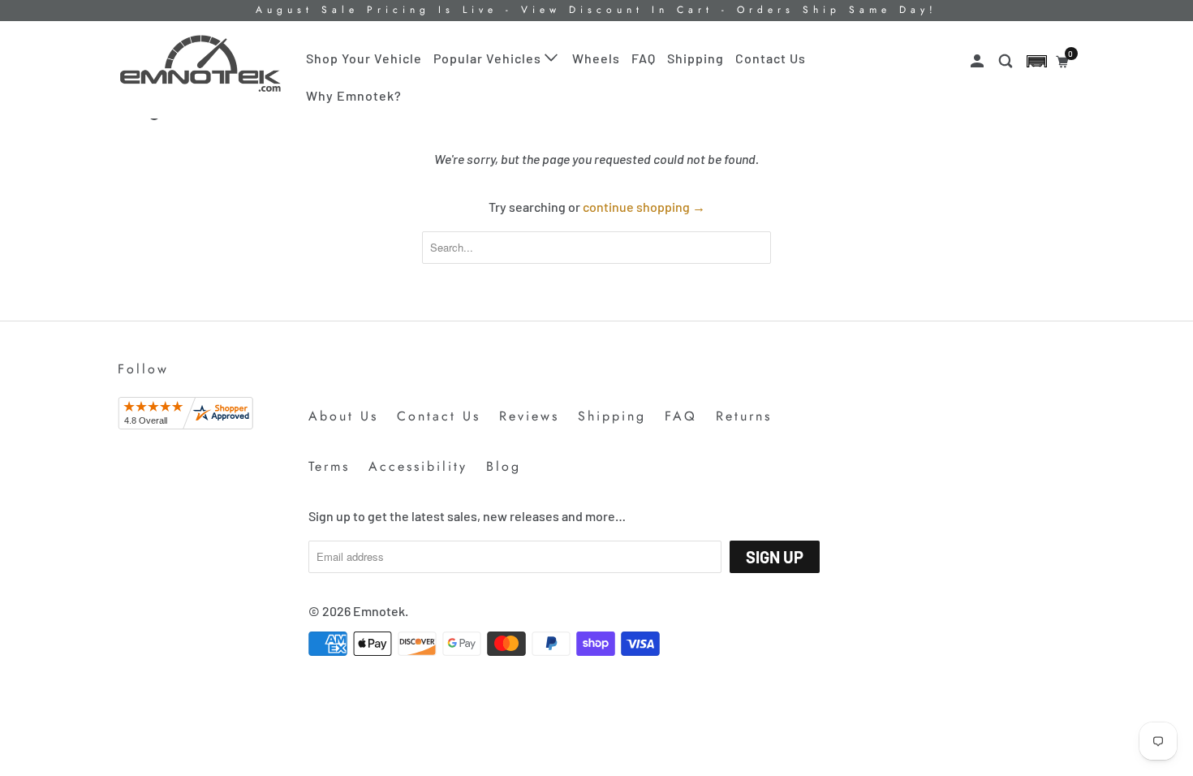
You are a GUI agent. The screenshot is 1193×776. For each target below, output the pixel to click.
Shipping (695, 58)
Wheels (596, 58)
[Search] (1007, 61)
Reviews (529, 416)
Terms (329, 466)
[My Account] (978, 61)
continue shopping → (644, 206)
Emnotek (379, 611)
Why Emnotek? (354, 95)
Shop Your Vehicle (364, 58)
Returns (744, 416)
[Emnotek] (201, 63)
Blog (503, 466)
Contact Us (770, 58)
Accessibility (417, 466)
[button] (1036, 61)
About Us (343, 416)
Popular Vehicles (489, 58)
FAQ (643, 58)
